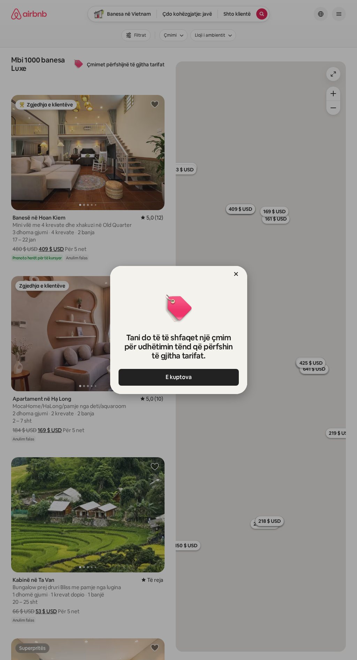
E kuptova (179, 377)
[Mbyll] (236, 274)
